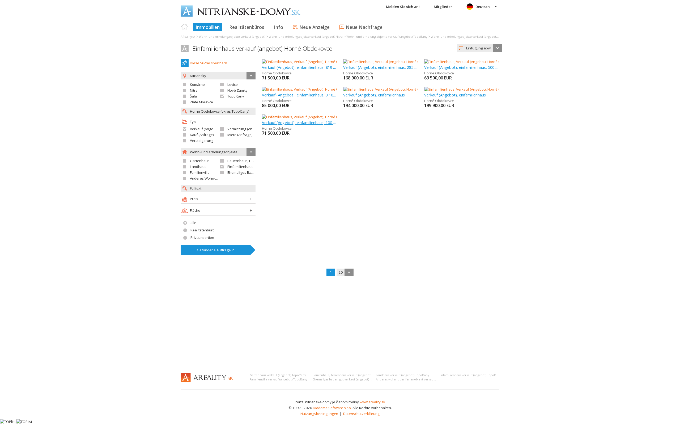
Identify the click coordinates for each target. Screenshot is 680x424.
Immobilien (208, 27)
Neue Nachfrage (364, 27)
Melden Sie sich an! (403, 6)
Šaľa (193, 96)
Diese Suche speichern (208, 63)
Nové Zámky (237, 90)
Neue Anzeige (314, 27)
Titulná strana (185, 27)
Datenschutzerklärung (361, 413)
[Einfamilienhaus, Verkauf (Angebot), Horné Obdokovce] (306, 61)
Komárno (197, 84)
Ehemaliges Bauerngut (245, 172)
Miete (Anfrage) (240, 134)
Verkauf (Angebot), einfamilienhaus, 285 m (380, 67)
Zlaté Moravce (201, 102)
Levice (232, 84)
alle (193, 222)
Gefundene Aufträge (215, 250)
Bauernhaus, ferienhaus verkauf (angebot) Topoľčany (349, 375)
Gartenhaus (200, 160)
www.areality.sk (372, 402)
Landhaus (198, 166)
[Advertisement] (340, 321)
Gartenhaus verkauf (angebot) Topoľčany (278, 375)
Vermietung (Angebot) (245, 128)
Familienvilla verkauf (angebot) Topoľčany (278, 379)
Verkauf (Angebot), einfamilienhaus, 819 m (299, 67)
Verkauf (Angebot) (205, 128)
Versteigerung (201, 140)
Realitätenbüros (246, 27)
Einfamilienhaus (240, 166)
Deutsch (482, 6)
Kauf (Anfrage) (202, 134)
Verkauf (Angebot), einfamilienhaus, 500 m (461, 67)
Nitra (194, 90)
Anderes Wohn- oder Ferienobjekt (217, 178)
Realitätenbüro (202, 230)
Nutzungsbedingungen (319, 413)
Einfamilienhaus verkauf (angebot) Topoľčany (470, 375)
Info (278, 27)
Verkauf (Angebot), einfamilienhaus (374, 94)
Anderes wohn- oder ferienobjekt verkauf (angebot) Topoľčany (419, 379)
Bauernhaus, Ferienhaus (247, 160)
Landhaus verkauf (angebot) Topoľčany (402, 375)
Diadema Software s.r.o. (332, 407)
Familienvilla (200, 172)
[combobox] (479, 48)
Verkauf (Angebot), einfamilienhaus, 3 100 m (299, 94)
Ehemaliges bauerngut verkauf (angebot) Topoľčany (348, 379)
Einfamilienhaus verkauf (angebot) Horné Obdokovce (262, 48)
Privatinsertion (202, 237)
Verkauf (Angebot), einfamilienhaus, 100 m (299, 122)
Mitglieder (443, 6)
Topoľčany (235, 96)
